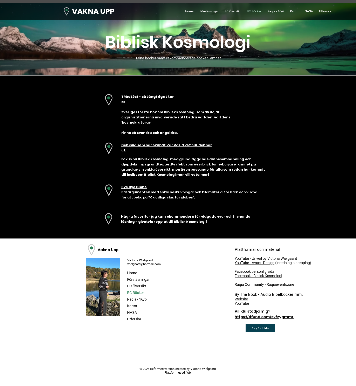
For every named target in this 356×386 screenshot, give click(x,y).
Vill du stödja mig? (252, 311)
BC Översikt (136, 286)
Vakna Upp (108, 249)
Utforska (134, 319)
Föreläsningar (138, 279)
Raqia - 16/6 (137, 299)
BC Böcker (135, 292)
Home (132, 273)
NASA (132, 312)
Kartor (132, 306)
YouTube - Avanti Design (254, 263)
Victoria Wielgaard (140, 260)
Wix (188, 372)
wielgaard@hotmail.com (144, 264)
